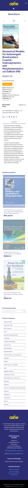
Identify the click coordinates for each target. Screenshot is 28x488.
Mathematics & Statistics (12, 378)
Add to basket (7, 84)
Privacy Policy (14, 474)
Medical (6, 381)
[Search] (24, 311)
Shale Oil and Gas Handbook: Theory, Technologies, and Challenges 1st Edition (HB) (13, 294)
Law (5, 368)
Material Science (9, 374)
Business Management (11, 335)
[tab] (14, 121)
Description (14, 121)
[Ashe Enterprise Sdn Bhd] (14, 3)
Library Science (8, 371)
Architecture (8, 325)
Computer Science (9, 341)
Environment (8, 351)
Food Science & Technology (12, 355)
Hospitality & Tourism (11, 364)
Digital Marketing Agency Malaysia (16, 486)
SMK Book (7, 394)
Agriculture (8, 321)
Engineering (11, 112)
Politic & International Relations (14, 388)
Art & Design (8, 328)
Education (7, 345)
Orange (17, 112)
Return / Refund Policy (14, 473)
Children (7, 338)
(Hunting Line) (15, 450)
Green (6, 361)
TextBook (7, 398)
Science (6, 391)
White (6, 401)
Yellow (6, 404)
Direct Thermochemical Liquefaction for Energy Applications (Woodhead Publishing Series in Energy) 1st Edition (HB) (13, 211)
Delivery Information (14, 469)
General (6, 358)
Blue (5, 331)
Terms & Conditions (14, 471)
